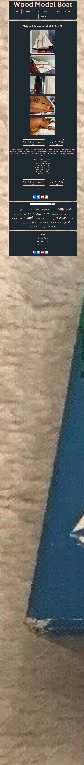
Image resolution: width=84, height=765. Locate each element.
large (53, 219)
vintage (51, 226)
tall (43, 218)
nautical (15, 210)
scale (69, 209)
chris (38, 214)
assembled (18, 214)
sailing (32, 210)
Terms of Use (43, 245)
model (28, 217)
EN (41, 248)
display (63, 214)
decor (38, 210)
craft (14, 218)
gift (21, 210)
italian (26, 210)
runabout (45, 210)
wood (46, 213)
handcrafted (55, 214)
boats (18, 222)
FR (44, 248)
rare (69, 214)
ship (61, 209)
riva (70, 217)
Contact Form (42, 238)
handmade (55, 222)
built (20, 218)
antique (37, 218)
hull (25, 214)
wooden (61, 217)
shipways (26, 223)
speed (66, 222)
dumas (48, 218)
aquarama (34, 226)
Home (42, 235)
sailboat (44, 222)
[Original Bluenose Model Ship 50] (42, 42)
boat (35, 222)
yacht (31, 213)
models (53, 210)
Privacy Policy (42, 241)
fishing (43, 227)
